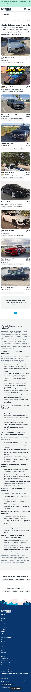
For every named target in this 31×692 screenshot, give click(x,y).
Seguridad (3, 652)
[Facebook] (2, 615)
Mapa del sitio (22, 680)
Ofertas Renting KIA (5, 669)
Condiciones (4, 680)
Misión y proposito (5, 623)
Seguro (2, 650)
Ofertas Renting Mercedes (7, 671)
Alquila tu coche (5, 646)
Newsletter (3, 629)
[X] (7, 615)
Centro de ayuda (5, 620)
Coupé (21, 591)
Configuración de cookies (7, 681)
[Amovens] (6, 9)
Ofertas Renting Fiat (6, 662)
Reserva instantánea (16, 20)
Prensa (2, 625)
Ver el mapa (17, 688)
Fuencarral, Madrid (8, 579)
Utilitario (15, 591)
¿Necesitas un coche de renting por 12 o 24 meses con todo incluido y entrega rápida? (13, 3)
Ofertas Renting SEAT (6, 665)
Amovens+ (3, 644)
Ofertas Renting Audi (6, 667)
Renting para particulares (7, 660)
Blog (2, 633)
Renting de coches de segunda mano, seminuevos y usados (14, 673)
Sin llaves (3, 648)
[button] (29, 3)
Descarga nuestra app (6, 627)
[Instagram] (4, 615)
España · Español (8, 684)
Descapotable (6, 591)
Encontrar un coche (5, 639)
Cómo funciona (4, 641)
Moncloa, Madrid (20, 579)
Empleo (3, 631)
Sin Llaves (5, 20)
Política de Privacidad (13, 680)
